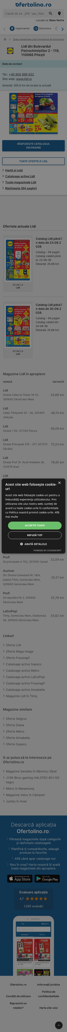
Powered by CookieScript (47, 550)
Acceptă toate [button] (35, 525)
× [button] (59, 483)
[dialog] (33, 516)
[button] (33, 544)
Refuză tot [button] (35, 535)
